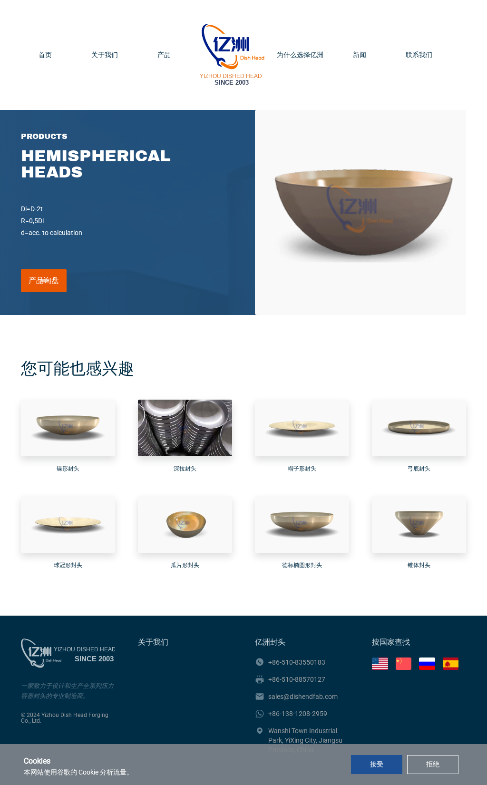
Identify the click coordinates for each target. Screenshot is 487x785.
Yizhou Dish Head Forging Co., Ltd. (64, 718)
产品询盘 (44, 280)
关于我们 (104, 55)
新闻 (359, 55)
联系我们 (419, 55)
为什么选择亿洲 (300, 55)
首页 (45, 55)
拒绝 (432, 764)
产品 (164, 55)
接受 (376, 764)
